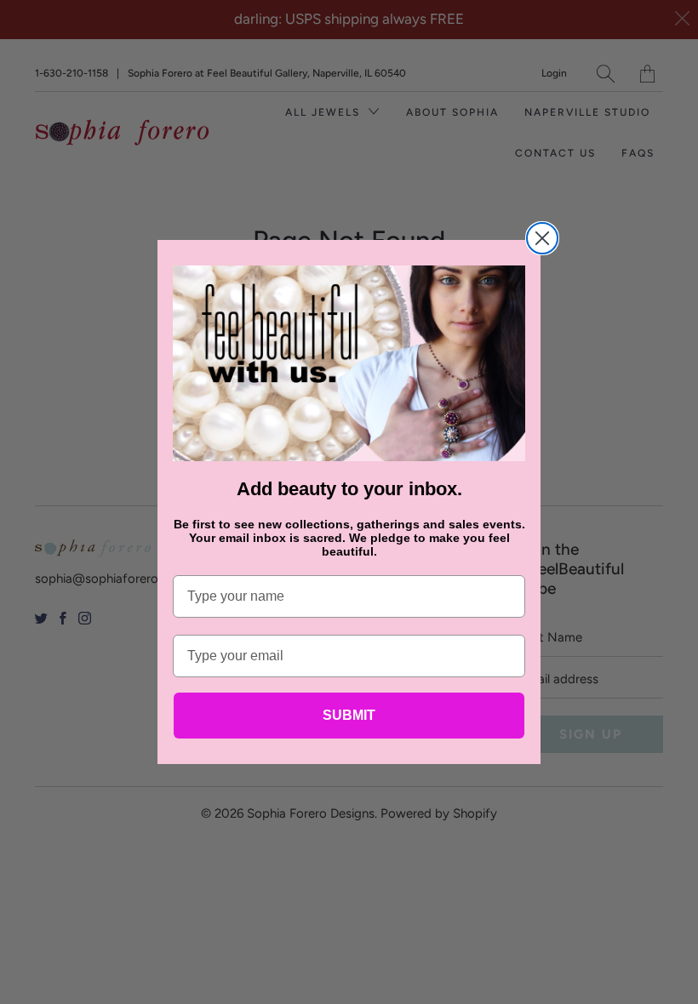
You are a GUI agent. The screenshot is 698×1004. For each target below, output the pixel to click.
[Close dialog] (542, 238)
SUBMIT (349, 715)
